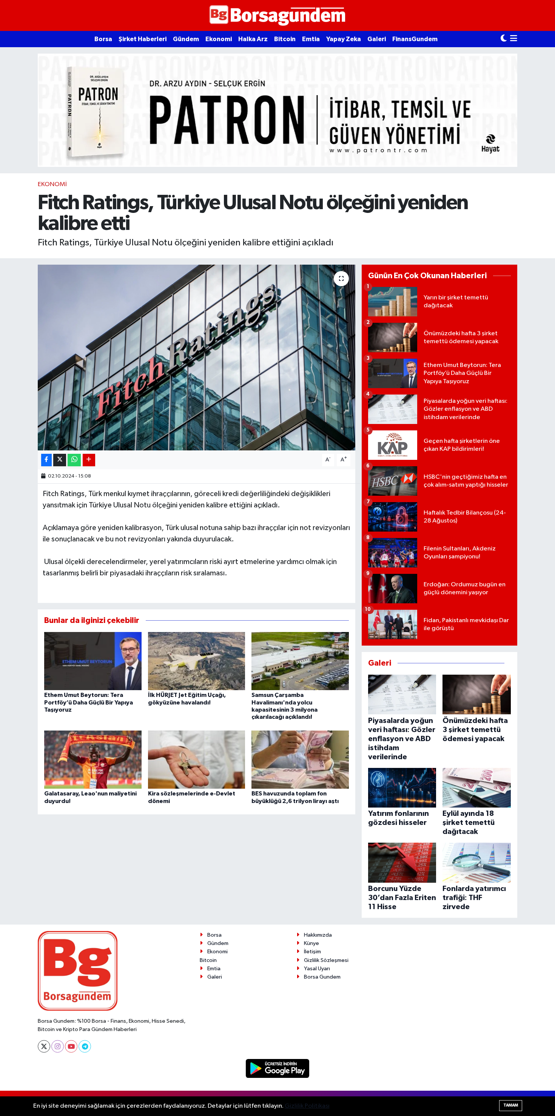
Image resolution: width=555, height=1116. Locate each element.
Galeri (376, 39)
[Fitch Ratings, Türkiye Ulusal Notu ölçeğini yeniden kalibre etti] (196, 358)
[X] (44, 1046)
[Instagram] (57, 1046)
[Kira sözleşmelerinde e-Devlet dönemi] (196, 759)
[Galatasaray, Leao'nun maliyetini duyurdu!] (93, 759)
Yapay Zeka (343, 39)
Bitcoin (285, 39)
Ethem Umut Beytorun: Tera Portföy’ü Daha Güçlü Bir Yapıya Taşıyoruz (88, 702)
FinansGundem (415, 39)
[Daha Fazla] (89, 460)
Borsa (103, 39)
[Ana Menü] (513, 39)
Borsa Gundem (322, 977)
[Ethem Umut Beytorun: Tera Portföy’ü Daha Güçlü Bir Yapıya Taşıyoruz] (93, 661)
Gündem (186, 39)
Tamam (510, 1105)
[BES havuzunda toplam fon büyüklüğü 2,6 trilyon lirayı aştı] (300, 759)
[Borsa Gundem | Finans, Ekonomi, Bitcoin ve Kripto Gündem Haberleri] (277, 15)
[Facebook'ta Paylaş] (46, 460)
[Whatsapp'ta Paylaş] (74, 460)
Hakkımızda (318, 935)
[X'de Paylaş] (59, 460)
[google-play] (277, 1068)
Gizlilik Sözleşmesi (326, 960)
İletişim (312, 951)
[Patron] (277, 110)
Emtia (311, 39)
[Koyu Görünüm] (504, 39)
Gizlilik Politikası (307, 1106)
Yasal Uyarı (317, 968)
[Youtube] (71, 1046)
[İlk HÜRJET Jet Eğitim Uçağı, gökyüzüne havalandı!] (196, 661)
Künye (311, 943)
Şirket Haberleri (142, 39)
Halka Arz (253, 39)
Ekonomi (218, 39)
